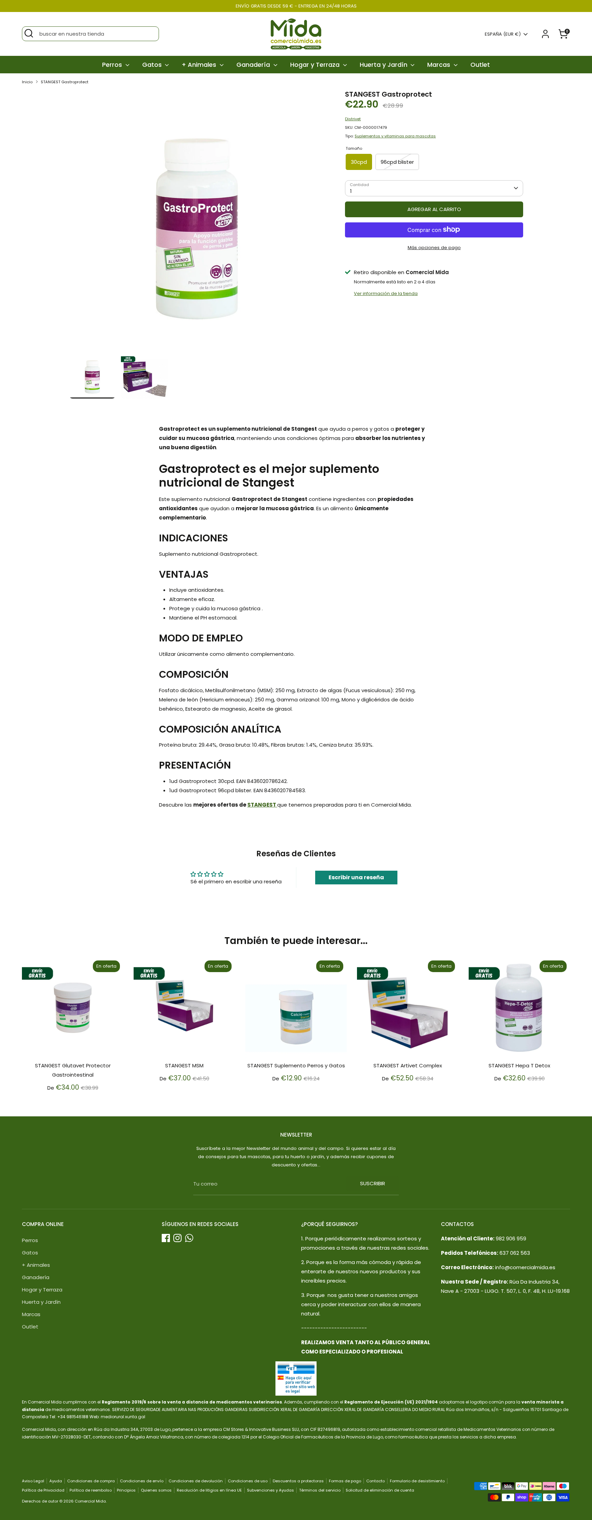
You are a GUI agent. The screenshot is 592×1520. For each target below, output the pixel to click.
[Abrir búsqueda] (29, 33)
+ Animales (200, 64)
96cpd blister (397, 161)
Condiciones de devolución (196, 1481)
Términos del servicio (320, 1490)
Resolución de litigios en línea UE (209, 1490)
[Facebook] (166, 1238)
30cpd (359, 161)
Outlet (480, 64)
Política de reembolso (91, 1490)
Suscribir (372, 1183)
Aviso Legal (33, 1481)
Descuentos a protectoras (298, 1481)
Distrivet (353, 118)
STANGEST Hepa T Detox (519, 1065)
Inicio (27, 82)
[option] (197, 221)
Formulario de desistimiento (417, 1481)
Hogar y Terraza (315, 64)
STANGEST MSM (184, 1065)
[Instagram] (177, 1238)
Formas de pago (345, 1481)
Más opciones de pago (434, 247)
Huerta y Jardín (384, 64)
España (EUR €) (503, 34)
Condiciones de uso (248, 1481)
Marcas (439, 64)
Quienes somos (156, 1490)
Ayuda (55, 1481)
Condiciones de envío (141, 1481)
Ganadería (254, 64)
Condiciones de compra (91, 1481)
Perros (113, 64)
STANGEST (262, 804)
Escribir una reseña (356, 877)
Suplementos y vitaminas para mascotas (395, 136)
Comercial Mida (90, 1501)
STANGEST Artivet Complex (407, 1065)
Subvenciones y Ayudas (270, 1490)
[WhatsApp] (189, 1238)
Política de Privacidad (43, 1490)
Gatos (152, 64)
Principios (126, 1490)
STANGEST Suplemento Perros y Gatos (296, 1065)
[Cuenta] (545, 34)
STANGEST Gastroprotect (64, 82)
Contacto (375, 1481)
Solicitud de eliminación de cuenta (380, 1490)
